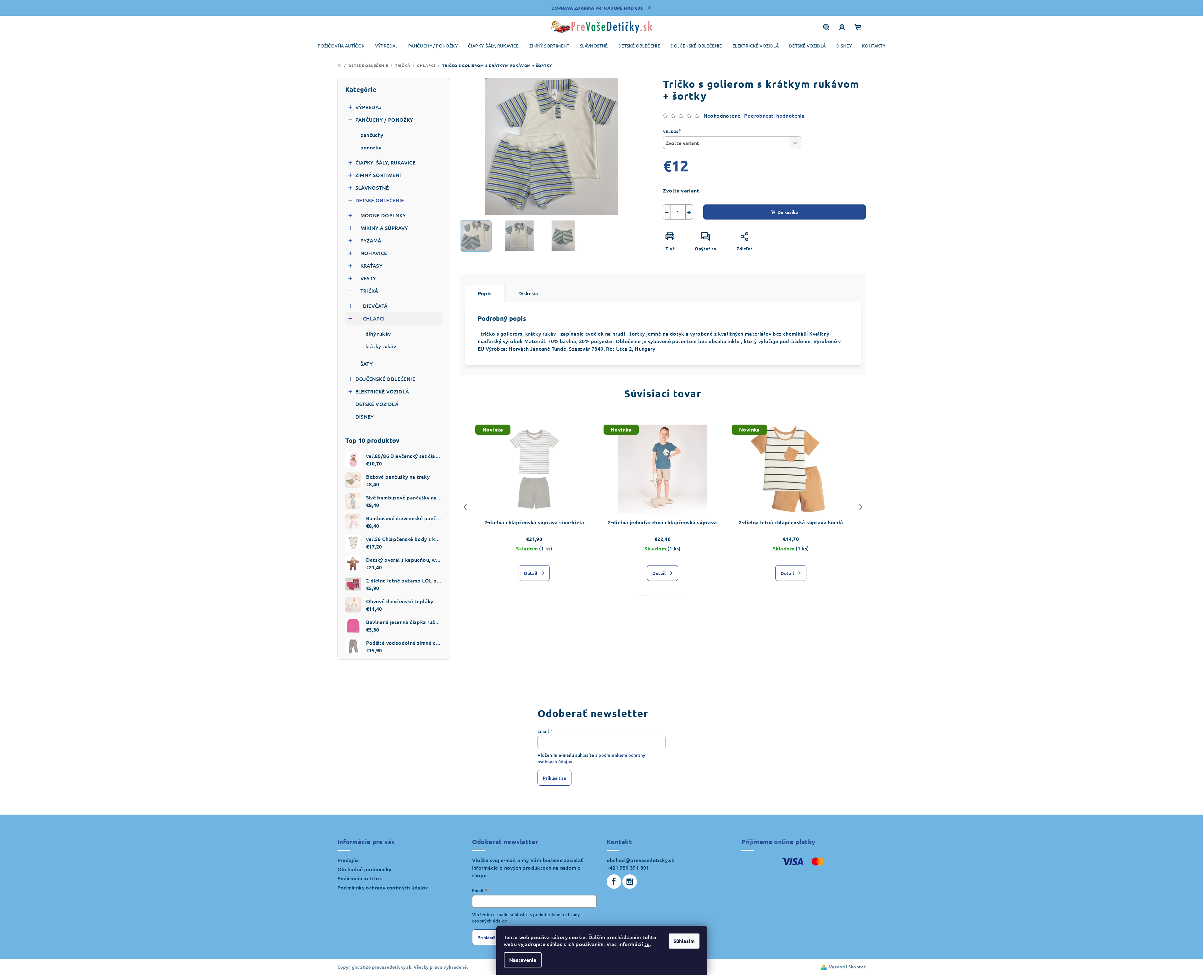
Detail (530, 573)
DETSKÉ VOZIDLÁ (377, 403)
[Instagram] (629, 881)
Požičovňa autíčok (359, 878)
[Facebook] (614, 881)
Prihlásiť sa (554, 778)
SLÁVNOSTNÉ (372, 187)
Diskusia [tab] (528, 293)
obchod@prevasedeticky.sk (641, 859)
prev (465, 507)
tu (647, 943)
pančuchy (371, 134)
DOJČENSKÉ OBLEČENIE (385, 378)
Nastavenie (522, 959)
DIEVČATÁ (375, 305)
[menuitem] (341, 45)
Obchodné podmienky (364, 869)
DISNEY (364, 416)
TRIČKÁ (369, 290)
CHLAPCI (374, 318)
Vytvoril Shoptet (847, 966)
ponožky (371, 147)
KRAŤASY (371, 265)
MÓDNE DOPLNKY (383, 215)
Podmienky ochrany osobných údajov (382, 887)
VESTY (368, 278)
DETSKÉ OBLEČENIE (379, 200)
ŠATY (366, 363)
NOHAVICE (373, 252)
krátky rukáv (380, 346)
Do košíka (787, 212)
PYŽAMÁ (371, 240)
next (861, 507)
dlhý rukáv (378, 333)
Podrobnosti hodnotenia (774, 115)
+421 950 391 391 (628, 867)
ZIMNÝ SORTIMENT (379, 174)
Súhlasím (684, 941)
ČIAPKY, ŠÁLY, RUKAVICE (385, 162)
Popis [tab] (485, 293)
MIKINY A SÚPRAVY (384, 227)
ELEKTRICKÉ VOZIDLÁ (382, 391)
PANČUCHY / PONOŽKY (384, 119)
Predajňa (348, 859)
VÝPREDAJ (368, 106)
